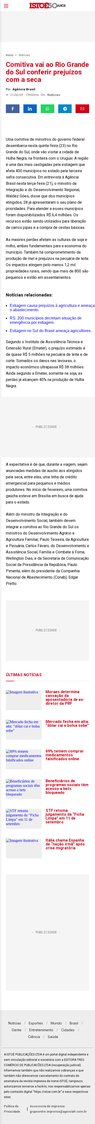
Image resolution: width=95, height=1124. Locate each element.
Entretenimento (41, 1030)
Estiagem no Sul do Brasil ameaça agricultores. (51, 331)
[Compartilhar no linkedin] (30, 108)
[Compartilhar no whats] (47, 108)
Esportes (36, 1023)
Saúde (53, 1037)
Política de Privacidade (12, 1109)
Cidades (68, 1030)
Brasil (74, 1023)
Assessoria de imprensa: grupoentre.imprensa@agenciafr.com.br (58, 1109)
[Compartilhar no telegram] (65, 108)
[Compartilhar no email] (82, 108)
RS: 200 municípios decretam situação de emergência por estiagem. (46, 320)
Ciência (34, 1037)
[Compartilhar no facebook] (12, 108)
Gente (16, 1030)
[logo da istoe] (47, 6)
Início (9, 55)
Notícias (24, 55)
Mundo (56, 1023)
